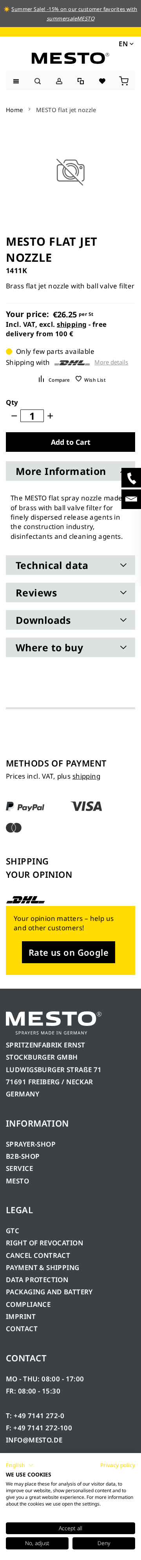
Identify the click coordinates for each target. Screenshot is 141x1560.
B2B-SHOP (23, 1156)
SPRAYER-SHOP (31, 1144)
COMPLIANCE (28, 1304)
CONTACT (22, 1328)
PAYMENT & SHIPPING (43, 1267)
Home (14, 110)
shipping (72, 324)
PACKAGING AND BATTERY (50, 1291)
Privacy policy (117, 1465)
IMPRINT (21, 1316)
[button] (125, 43)
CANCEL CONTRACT (38, 1255)
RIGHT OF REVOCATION (44, 1242)
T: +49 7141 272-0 (35, 1415)
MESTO (17, 1180)
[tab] (70, 471)
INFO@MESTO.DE (34, 1439)
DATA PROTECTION (37, 1279)
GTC (12, 1230)
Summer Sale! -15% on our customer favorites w (70, 9)
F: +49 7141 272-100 (39, 1427)
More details (111, 362)
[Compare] (81, 80)
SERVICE (19, 1168)
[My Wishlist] (103, 80)
